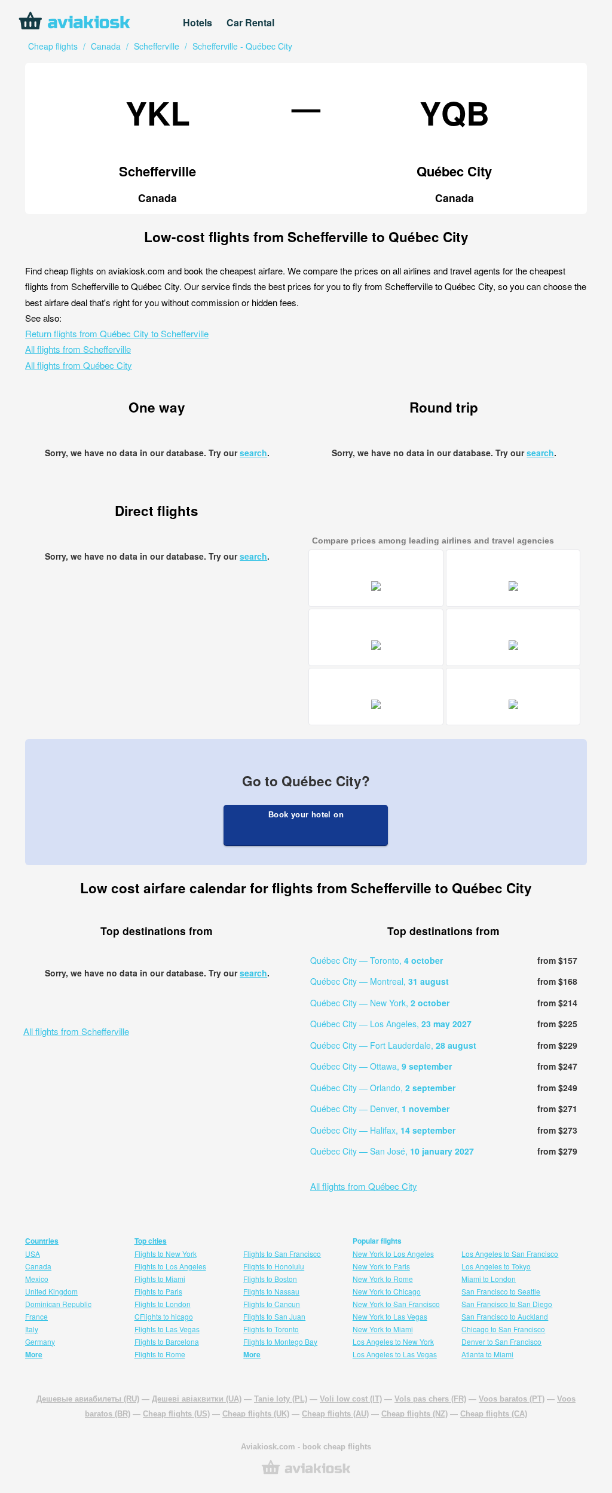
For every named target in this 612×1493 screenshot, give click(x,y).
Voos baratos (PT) (511, 1398)
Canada (38, 1266)
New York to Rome (383, 1279)
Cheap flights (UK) (255, 1413)
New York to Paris (381, 1266)
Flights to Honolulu (273, 1266)
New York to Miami (383, 1329)
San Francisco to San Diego (506, 1304)
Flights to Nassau (271, 1291)
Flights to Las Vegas (167, 1329)
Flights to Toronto (271, 1329)
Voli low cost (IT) (351, 1398)
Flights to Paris (158, 1291)
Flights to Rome (159, 1354)
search (253, 453)
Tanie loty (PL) (280, 1398)
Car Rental (250, 22)
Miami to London (488, 1279)
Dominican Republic (58, 1304)
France (36, 1316)
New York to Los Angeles (393, 1253)
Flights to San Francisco (282, 1253)
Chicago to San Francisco (503, 1329)
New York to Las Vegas (390, 1316)
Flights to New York (165, 1253)
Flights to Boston (270, 1279)
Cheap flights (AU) (335, 1413)
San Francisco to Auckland (504, 1316)
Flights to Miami (159, 1279)
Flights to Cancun (271, 1304)
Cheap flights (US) (176, 1413)
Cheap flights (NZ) (414, 1413)
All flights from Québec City (78, 365)
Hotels (197, 22)
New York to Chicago (387, 1291)
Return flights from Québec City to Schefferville (117, 333)
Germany (40, 1341)
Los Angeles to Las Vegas (395, 1354)
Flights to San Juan (274, 1316)
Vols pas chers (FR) (430, 1398)
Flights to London (162, 1304)
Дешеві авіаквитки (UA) (196, 1398)
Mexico (36, 1279)
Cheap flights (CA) (493, 1413)
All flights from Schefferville (78, 349)
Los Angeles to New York (393, 1341)
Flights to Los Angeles (170, 1266)
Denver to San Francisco (501, 1341)
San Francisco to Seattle (500, 1291)
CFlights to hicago (163, 1316)
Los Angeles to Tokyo (496, 1266)
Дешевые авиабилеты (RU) (87, 1398)
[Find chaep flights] (306, 1473)
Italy (31, 1329)
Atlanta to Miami (487, 1354)
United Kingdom (51, 1291)
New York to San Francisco (396, 1304)
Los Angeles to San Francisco (509, 1253)
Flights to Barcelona (166, 1341)
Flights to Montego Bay (280, 1341)
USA (32, 1253)
